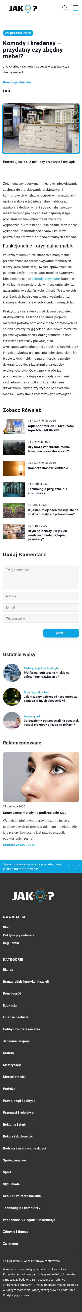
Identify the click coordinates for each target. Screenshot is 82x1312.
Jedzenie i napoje (16, 1041)
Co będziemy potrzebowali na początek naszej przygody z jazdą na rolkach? (51, 722)
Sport (7, 1172)
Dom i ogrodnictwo (17, 82)
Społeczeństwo (14, 1160)
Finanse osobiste (15, 1017)
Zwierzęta (10, 1244)
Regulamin (11, 943)
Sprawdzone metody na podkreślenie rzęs (34, 813)
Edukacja (10, 1005)
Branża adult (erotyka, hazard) (26, 982)
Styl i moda (11, 1184)
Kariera (8, 1053)
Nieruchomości (14, 1077)
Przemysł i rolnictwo (18, 1112)
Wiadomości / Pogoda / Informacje (29, 1220)
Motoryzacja (12, 1065)
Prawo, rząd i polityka (19, 1101)
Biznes (8, 970)
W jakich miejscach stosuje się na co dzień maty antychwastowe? (53, 512)
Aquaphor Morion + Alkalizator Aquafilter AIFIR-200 (51, 428)
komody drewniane (46, 279)
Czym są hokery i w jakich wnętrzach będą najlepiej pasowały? (47, 535)
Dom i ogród (12, 993)
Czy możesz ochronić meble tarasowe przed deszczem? (49, 449)
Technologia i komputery (21, 1208)
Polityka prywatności (18, 935)
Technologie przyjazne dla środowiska (47, 491)
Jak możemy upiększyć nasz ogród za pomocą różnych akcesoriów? (51, 698)
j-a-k (6, 91)
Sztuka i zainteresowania (22, 1196)
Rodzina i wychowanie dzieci (24, 1148)
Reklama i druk (14, 1124)
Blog (6, 927)
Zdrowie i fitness (15, 1232)
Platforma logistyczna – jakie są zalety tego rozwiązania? (47, 674)
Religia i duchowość (18, 1136)
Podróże (9, 1089)
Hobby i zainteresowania (21, 1029)
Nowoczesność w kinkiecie (48, 468)
